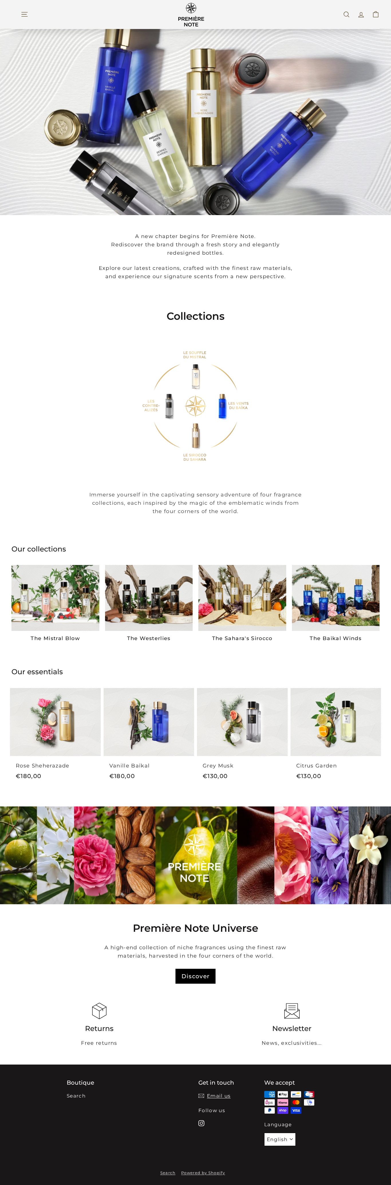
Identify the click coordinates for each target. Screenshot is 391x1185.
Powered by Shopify (203, 1172)
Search (76, 1096)
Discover (195, 976)
